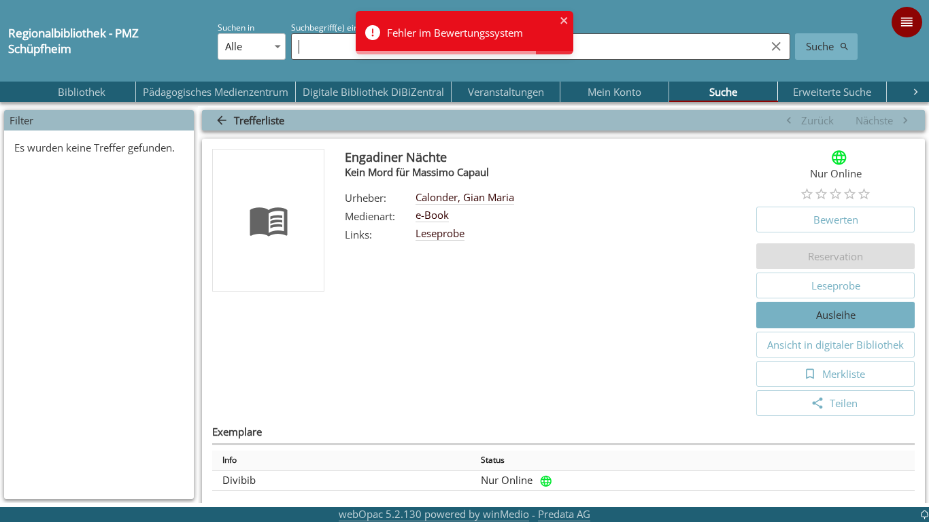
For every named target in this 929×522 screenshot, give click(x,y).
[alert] (464, 32)
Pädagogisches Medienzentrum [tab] (215, 92)
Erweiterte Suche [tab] (832, 92)
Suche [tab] (723, 92)
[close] (564, 22)
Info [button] (229, 460)
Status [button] (493, 460)
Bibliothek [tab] (81, 92)
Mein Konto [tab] (614, 92)
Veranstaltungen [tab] (506, 92)
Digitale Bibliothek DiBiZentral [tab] (373, 92)
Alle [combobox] (233, 46)
